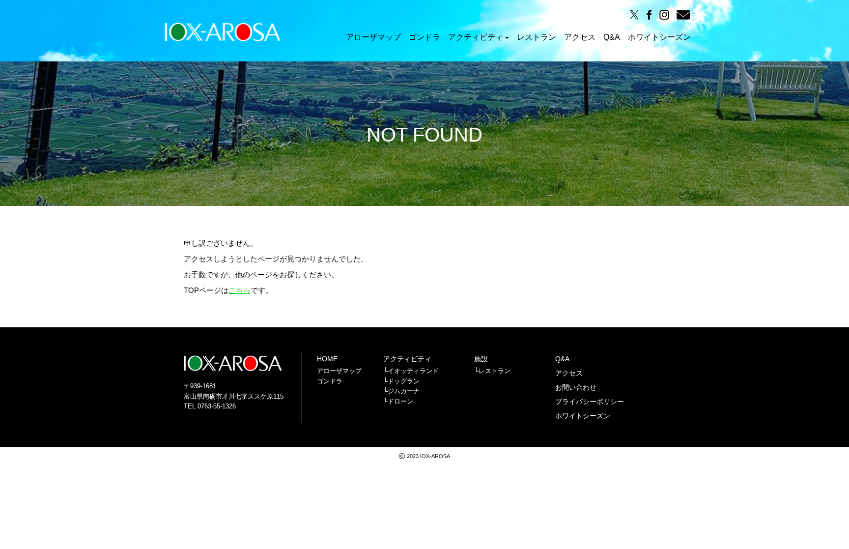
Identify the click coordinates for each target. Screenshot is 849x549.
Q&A (611, 37)
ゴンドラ (424, 37)
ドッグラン (404, 381)
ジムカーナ (404, 391)
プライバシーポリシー (589, 401)
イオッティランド (413, 371)
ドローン (400, 401)
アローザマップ (373, 37)
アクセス (579, 37)
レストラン (536, 37)
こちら (239, 290)
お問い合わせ (575, 387)
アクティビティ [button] (475, 37)
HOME (327, 359)
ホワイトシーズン (659, 37)
